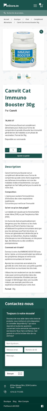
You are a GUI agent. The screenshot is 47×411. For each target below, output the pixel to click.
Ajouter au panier (23, 156)
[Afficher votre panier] (41, 5)
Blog (14, 401)
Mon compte (23, 401)
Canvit (13, 110)
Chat (27, 19)
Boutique (17, 19)
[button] (41, 32)
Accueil (6, 19)
